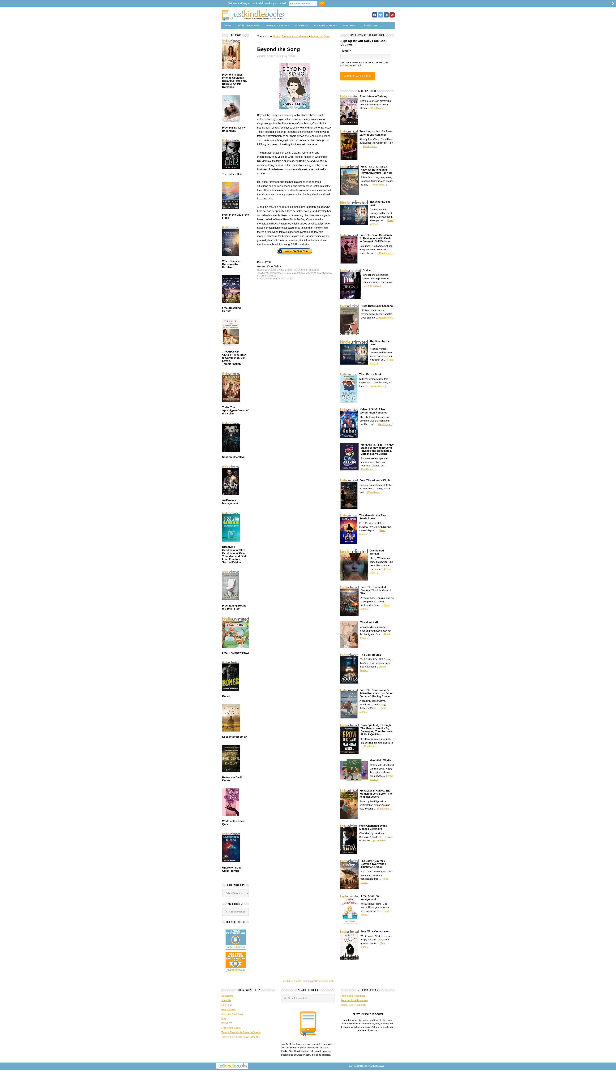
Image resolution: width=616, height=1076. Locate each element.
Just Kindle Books (286, 56)
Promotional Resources (353, 995)
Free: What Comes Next (374, 931)
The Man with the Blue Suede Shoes (372, 517)
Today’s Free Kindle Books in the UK (240, 1037)
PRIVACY (226, 1023)
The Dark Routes (370, 655)
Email (346, 50)
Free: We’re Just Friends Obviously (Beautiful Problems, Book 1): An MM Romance (234, 80)
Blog (223, 1018)
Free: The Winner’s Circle (374, 480)
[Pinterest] (392, 14)
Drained (367, 270)
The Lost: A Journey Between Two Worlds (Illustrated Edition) (373, 864)
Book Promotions (325, 25)
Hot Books (313, 270)
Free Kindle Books (277, 25)
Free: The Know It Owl (235, 653)
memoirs (326, 273)
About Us (226, 1000)
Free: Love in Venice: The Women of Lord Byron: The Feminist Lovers (376, 793)
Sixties (272, 276)
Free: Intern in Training (373, 96)
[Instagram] (386, 14)
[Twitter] (380, 14)
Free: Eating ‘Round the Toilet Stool (234, 607)
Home (228, 25)
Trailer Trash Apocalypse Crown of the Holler (235, 410)
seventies (262, 276)
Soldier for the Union (234, 737)
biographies (298, 273)
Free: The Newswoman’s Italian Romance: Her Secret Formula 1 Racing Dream (376, 693)
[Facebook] (374, 14)
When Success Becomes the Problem (231, 264)
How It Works (228, 1009)
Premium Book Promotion (354, 1000)
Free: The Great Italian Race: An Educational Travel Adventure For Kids (376, 169)
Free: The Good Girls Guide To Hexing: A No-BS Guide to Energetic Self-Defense (376, 238)
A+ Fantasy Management (230, 502)
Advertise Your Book (232, 1014)
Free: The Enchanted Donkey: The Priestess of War (375, 590)
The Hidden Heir (232, 174)
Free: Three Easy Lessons (377, 306)
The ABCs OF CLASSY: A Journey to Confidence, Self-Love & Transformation (234, 357)
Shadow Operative (233, 457)
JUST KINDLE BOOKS (278, 15)
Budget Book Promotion (353, 1004)
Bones (226, 696)
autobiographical (281, 273)
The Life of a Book (370, 374)
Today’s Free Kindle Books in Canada (241, 1032)
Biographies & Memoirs (283, 270)
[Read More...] (377, 108)
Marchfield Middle (380, 760)
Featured (302, 270)
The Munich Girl (369, 622)
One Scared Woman (377, 552)
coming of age (313, 273)
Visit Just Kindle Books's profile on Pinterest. (308, 981)
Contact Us (370, 25)
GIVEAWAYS (301, 25)
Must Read (349, 25)
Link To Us (226, 1004)
